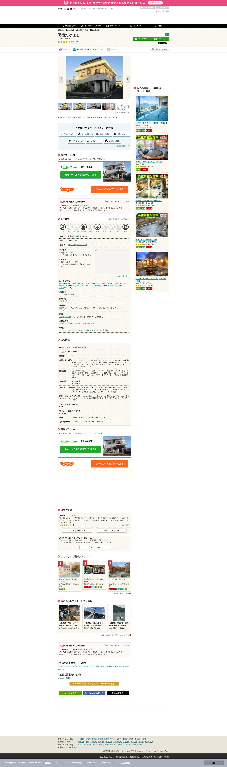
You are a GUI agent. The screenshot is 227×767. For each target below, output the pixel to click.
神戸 (141, 744)
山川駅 (73, 283)
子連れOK (70, 330)
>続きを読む (125, 525)
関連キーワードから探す (67, 747)
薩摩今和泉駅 (64, 286)
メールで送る (71, 693)
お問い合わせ (164, 751)
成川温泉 (68, 678)
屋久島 (115, 666)
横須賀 (89, 744)
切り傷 (61, 301)
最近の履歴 (162, 7)
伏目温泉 (61, 678)
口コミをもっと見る (77, 530)
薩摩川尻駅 (96, 286)
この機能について (123, 146)
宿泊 (92, 323)
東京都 (112, 739)
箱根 (87, 742)
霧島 (98, 666)
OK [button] (213, 763)
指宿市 (76, 236)
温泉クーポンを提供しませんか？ (117, 201)
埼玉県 (88, 739)
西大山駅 (80, 286)
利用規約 (137, 757)
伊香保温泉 (118, 742)
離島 (127, 666)
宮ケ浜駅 (101, 283)
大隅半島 (108, 666)
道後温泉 (126, 742)
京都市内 (127, 744)
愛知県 (137, 739)
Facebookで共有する (94, 693)
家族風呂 (78, 323)
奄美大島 (61, 669)
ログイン (159, 11)
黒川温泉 (134, 742)
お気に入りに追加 (161, 49)
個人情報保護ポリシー (107, 757)
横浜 (79, 744)
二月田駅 (87, 283)
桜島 (65, 666)
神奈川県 (81, 739)
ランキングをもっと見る (120, 593)
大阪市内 (119, 744)
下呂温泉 (109, 742)
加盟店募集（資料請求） (111, 751)
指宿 (70, 666)
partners (48, 763)
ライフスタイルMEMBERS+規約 (151, 757)
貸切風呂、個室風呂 (66, 323)
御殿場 (112, 744)
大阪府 (118, 739)
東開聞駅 (111, 286)
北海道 (124, 739)
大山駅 (115, 283)
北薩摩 (92, 666)
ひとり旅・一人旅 (82, 330)
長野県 (131, 739)
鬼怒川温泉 (149, 742)
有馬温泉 (93, 742)
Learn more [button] (125, 763)
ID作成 (166, 11)
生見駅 (61, 288)
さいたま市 (100, 744)
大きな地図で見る (122, 276)
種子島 (121, 666)
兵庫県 (100, 739)
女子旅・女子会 (96, 330)
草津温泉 (81, 742)
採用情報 (166, 757)
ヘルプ (155, 751)
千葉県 (94, 739)
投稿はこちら (94, 547)
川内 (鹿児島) (84, 666)
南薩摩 (75, 666)
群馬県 (106, 739)
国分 (102, 666)
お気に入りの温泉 (147, 7)
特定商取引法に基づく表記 (124, 757)
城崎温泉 (101, 742)
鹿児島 (60, 666)
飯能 (107, 744)
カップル (62, 330)
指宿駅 (61, 283)
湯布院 (141, 742)
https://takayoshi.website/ (77, 245)
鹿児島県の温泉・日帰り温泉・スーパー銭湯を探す (94, 683)
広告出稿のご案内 (128, 751)
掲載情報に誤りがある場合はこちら (119, 219)
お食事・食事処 (65, 317)
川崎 (84, 744)
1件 (77, 42)
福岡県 (143, 739)
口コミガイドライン (144, 751)
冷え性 (67, 301)
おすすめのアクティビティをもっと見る (115, 635)
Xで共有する (118, 693)
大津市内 (134, 744)
